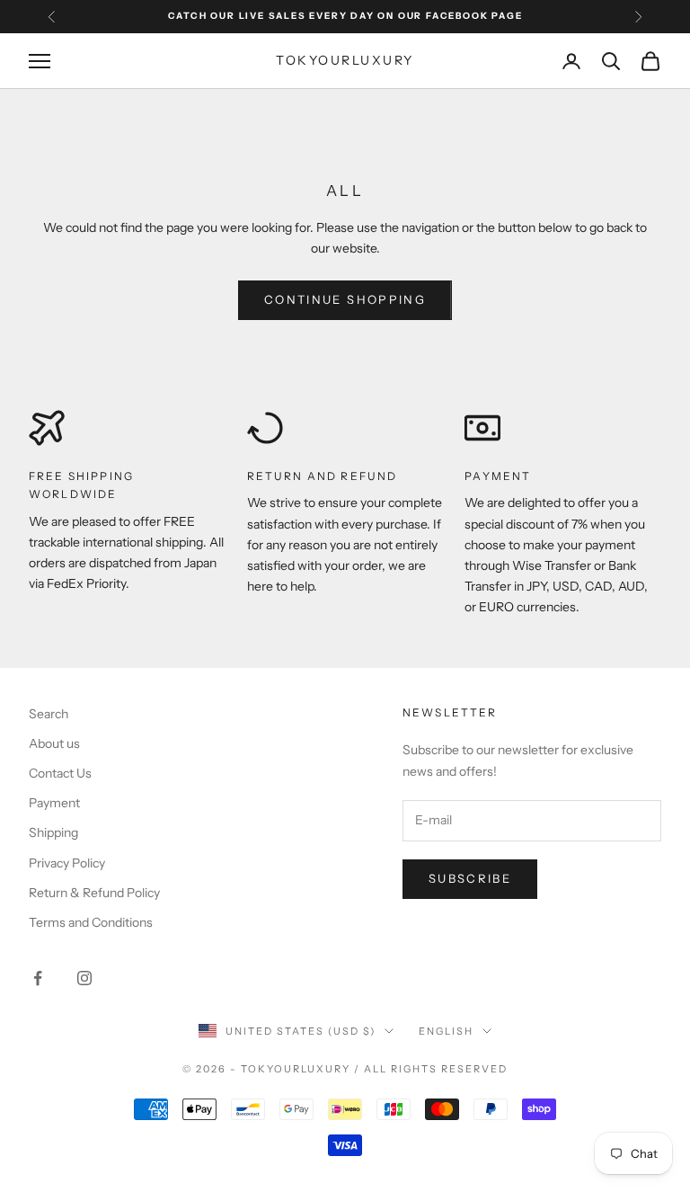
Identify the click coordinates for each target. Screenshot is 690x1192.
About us (54, 743)
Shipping (53, 832)
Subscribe (470, 878)
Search (48, 714)
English (446, 1031)
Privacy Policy (67, 863)
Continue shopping (345, 299)
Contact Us (60, 773)
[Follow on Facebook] (38, 978)
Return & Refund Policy (94, 893)
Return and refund (322, 476)
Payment (497, 476)
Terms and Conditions (91, 922)
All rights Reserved (436, 1069)
